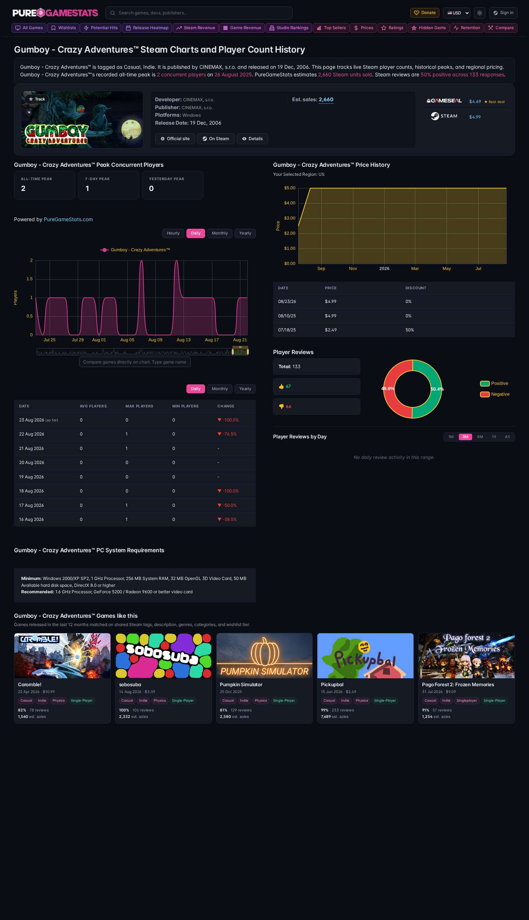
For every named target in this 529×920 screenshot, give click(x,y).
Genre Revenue (245, 27)
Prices (367, 27)
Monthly (220, 233)
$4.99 (475, 117)
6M (480, 436)
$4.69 (487, 101)
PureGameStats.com (68, 219)
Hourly (173, 233)
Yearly (245, 233)
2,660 (326, 99)
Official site (178, 138)
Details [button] (256, 138)
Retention (470, 27)
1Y (494, 436)
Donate (428, 12)
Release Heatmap (150, 27)
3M (465, 436)
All (507, 436)
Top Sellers (335, 27)
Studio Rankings (292, 27)
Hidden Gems (432, 27)
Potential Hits (104, 27)
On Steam (219, 138)
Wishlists (67, 27)
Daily (195, 233)
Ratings (396, 27)
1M (451, 436)
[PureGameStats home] (55, 13)
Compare (505, 27)
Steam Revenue (199, 27)
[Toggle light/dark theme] (479, 13)
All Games (33, 27)
